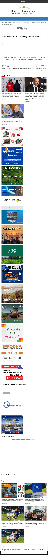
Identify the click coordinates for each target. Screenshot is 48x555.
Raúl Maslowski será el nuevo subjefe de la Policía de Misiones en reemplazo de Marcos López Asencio (12, 121)
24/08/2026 (5, 503)
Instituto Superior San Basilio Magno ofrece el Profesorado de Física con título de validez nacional (12, 500)
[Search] (45, 19)
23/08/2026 (5, 99)
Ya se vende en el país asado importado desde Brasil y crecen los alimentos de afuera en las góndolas (35, 68)
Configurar (42, 549)
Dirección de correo (7, 386)
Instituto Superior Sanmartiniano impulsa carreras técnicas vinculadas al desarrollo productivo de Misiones (34, 500)
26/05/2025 (6, 40)
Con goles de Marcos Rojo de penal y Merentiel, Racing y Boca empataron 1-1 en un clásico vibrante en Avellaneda (12, 523)
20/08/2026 (28, 101)
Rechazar (34, 549)
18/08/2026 (5, 124)
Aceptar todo (27, 549)
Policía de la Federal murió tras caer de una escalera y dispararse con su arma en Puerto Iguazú (13, 68)
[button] (3, 18)
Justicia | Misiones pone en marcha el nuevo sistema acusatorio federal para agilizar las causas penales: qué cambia (35, 523)
